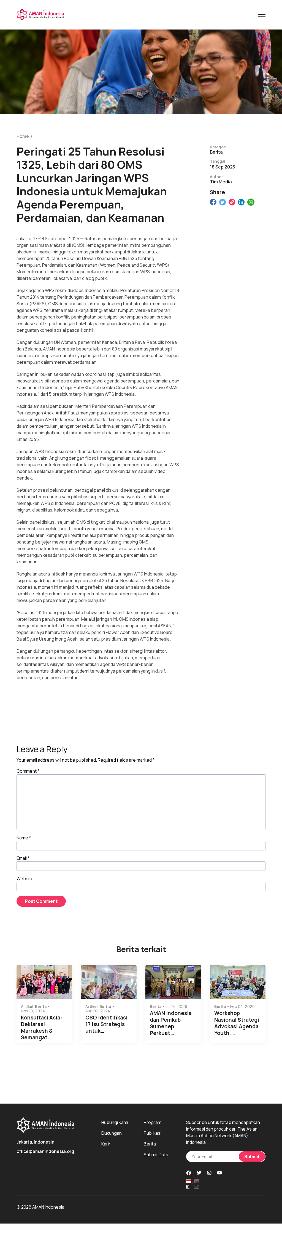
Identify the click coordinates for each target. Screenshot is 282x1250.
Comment (28, 771)
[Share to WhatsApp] (250, 202)
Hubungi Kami (114, 1122)
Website (25, 879)
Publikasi (152, 1133)
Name (24, 838)
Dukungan (111, 1133)
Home (23, 136)
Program (152, 1122)
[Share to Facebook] (213, 202)
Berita (150, 1144)
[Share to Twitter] (222, 202)
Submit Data (156, 1155)
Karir (105, 1144)
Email (23, 858)
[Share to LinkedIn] (241, 202)
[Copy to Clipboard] (232, 202)
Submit (252, 1156)
